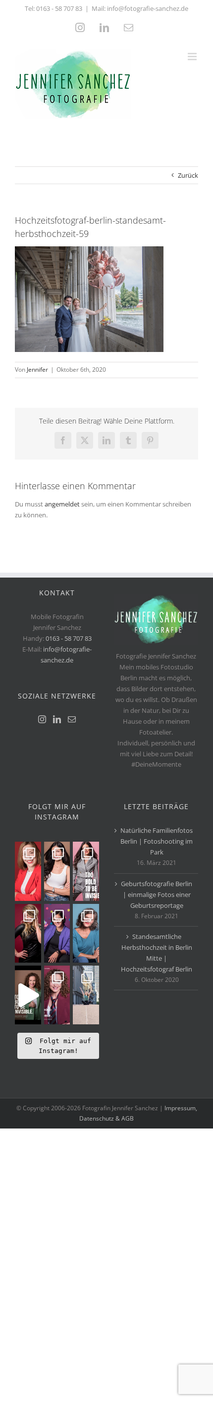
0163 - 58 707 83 (59, 8)
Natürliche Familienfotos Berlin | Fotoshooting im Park (156, 841)
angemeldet (62, 504)
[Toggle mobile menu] (193, 56)
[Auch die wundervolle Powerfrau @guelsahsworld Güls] (86, 871)
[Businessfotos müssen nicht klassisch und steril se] (57, 933)
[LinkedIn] (57, 719)
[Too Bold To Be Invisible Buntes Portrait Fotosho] (28, 995)
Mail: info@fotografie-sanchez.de (140, 8)
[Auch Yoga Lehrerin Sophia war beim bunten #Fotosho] (86, 933)
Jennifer (37, 369)
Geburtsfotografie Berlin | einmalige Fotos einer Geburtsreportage (156, 894)
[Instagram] (42, 719)
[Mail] (72, 719)
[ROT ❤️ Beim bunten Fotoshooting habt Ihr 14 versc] (28, 933)
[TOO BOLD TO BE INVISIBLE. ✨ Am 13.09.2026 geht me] (57, 995)
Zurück (188, 175)
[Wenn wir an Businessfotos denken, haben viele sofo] (86, 995)
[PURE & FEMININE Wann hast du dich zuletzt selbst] (57, 871)
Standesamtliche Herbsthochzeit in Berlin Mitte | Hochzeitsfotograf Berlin (156, 952)
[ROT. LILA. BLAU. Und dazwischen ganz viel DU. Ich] (28, 871)
